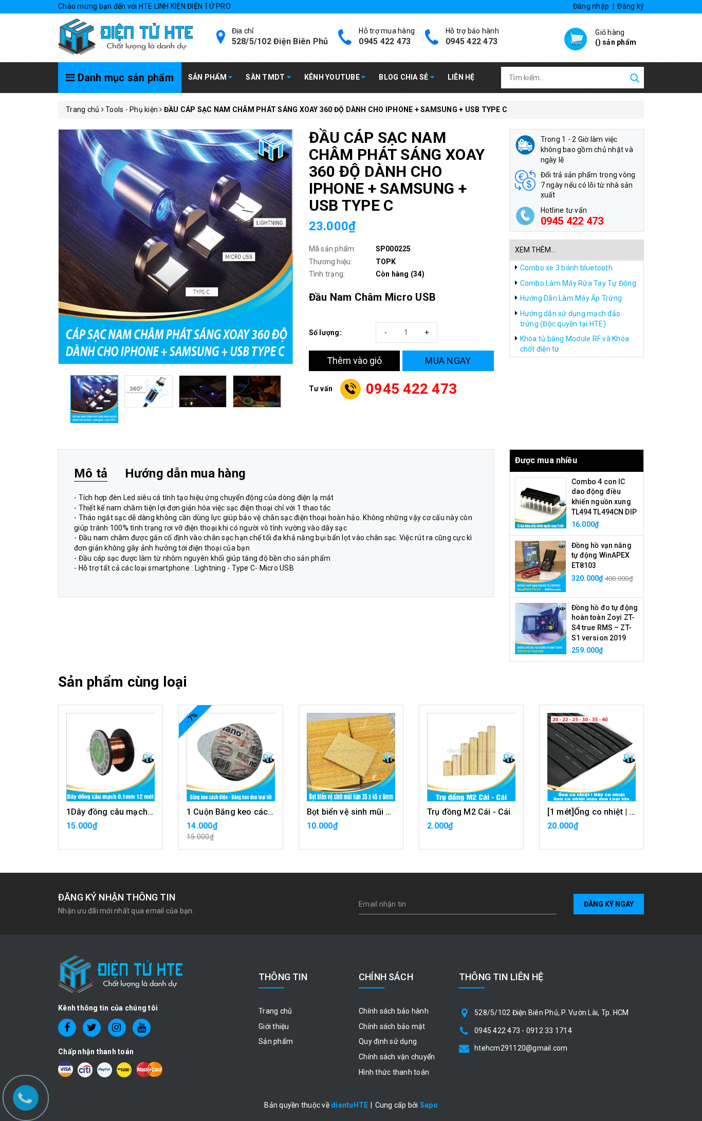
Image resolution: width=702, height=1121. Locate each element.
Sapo (429, 1105)
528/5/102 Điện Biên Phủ (280, 41)
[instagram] (117, 1028)
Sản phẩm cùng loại (122, 681)
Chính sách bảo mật (392, 1026)
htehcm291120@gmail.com (521, 1048)
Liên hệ (461, 77)
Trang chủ (275, 1011)
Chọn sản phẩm (351, 831)
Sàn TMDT (266, 77)
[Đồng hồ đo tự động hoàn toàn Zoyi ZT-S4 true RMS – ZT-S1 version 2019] (540, 627)
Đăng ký (630, 6)
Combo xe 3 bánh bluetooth (566, 268)
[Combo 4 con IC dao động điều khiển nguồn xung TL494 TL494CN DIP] (540, 502)
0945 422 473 (385, 41)
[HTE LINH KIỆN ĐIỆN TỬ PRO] (125, 36)
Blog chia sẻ (404, 77)
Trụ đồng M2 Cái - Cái (468, 812)
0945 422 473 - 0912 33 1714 (523, 1030)
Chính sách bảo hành (394, 1011)
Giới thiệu (273, 1026)
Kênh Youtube (332, 77)
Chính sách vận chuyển (397, 1057)
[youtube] (142, 1028)
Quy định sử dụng (388, 1041)
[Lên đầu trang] (686, 777)
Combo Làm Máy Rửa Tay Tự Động (578, 283)
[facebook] (67, 1028)
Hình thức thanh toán (394, 1072)
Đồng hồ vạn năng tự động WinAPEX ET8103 (601, 555)
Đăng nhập (591, 6)
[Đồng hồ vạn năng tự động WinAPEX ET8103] (540, 565)
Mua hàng (110, 831)
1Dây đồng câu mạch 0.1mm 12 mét (135, 812)
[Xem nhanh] (111, 757)
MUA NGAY (448, 360)
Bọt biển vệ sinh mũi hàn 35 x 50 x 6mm (382, 812)
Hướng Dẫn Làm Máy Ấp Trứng (571, 298)
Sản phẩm (208, 77)
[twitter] (92, 1028)
